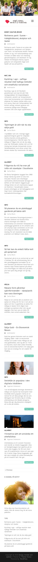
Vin (9, 76)
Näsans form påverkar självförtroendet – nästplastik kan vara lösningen (18, 290)
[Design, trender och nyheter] (17, 21)
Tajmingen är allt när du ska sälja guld (17, 535)
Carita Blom (11, 130)
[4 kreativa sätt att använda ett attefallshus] (19, 421)
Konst (7, 32)
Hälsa (6, 284)
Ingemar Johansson (13, 386)
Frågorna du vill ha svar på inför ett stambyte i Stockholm (18, 167)
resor (19, 32)
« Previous (8, 470)
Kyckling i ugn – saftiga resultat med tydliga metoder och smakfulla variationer (18, 82)
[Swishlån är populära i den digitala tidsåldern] (19, 368)
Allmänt (7, 162)
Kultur (13, 32)
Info (6, 121)
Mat (6, 76)
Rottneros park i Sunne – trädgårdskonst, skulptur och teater (17, 38)
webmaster (11, 44)
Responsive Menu (32, 21)
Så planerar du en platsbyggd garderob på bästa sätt (18, 209)
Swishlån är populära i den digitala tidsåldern (17, 382)
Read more (29, 69)
